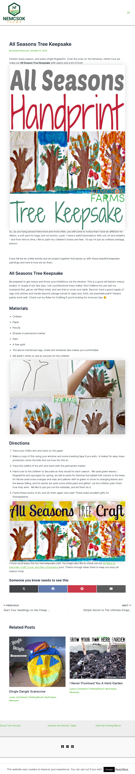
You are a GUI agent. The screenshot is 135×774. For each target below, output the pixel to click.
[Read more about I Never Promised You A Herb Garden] (98, 657)
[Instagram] (67, 746)
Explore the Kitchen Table (62, 725)
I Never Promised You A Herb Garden (96, 683)
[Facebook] (62, 746)
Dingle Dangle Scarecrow (27, 691)
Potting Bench (36, 697)
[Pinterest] (72, 746)
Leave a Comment (18, 697)
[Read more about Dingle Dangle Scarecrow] (37, 661)
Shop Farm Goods (10, 725)
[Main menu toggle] (128, 12)
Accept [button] (109, 769)
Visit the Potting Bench (108, 725)
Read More (121, 769)
